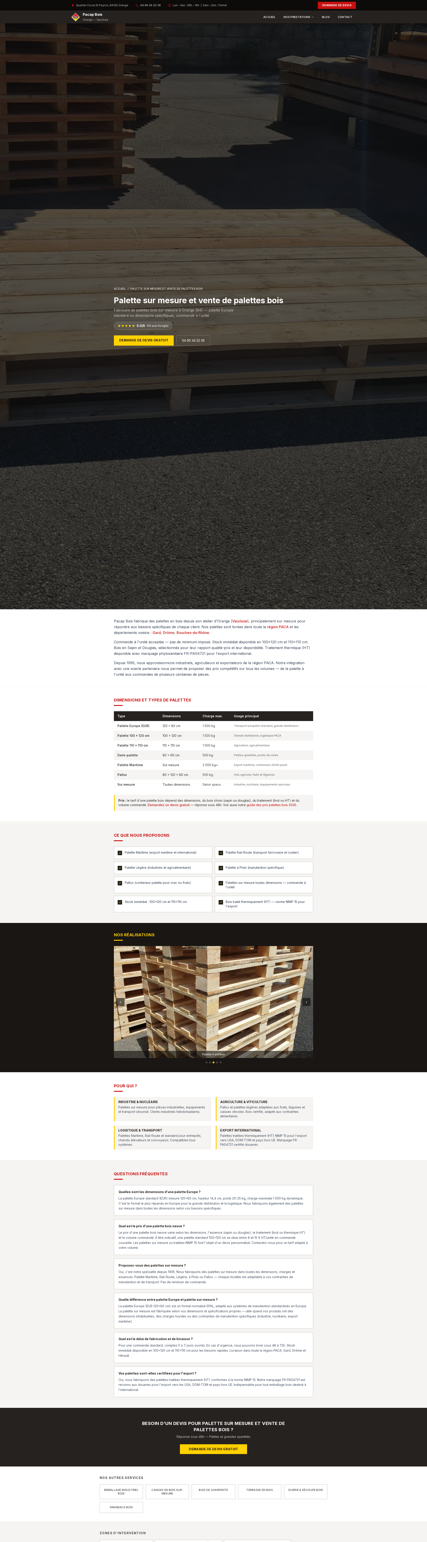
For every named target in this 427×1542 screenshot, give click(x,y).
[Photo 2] (210, 1062)
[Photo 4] (217, 1062)
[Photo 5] (221, 1062)
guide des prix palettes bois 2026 (271, 805)
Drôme (168, 632)
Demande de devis (336, 5)
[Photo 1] (206, 1062)
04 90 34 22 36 (150, 5)
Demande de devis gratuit (143, 340)
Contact (345, 17)
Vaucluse (239, 621)
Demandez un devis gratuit (169, 805)
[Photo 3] (213, 1062)
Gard (157, 632)
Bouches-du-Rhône (193, 632)
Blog (326, 17)
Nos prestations (297, 17)
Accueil (269, 17)
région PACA (278, 627)
